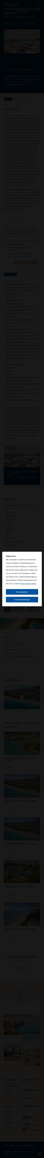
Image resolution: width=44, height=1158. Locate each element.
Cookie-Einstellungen (22, 600)
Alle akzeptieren (22, 592)
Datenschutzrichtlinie (28, 584)
